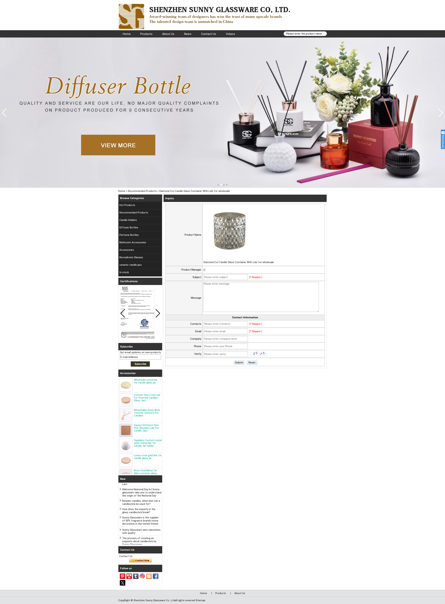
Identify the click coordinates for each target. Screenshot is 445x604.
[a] (222, 113)
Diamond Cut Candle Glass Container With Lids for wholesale (239, 262)
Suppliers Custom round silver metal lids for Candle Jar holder (148, 443)
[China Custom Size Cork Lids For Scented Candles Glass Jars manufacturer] (125, 400)
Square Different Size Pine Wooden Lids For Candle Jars (146, 428)
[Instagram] (142, 576)
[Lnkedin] (149, 576)
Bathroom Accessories (132, 242)
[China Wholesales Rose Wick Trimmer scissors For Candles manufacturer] (125, 415)
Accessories (126, 249)
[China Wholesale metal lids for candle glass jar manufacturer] (125, 385)
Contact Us (208, 34)
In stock (124, 272)
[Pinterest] (122, 576)
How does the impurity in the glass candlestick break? (138, 504)
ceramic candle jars (130, 264)
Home (127, 34)
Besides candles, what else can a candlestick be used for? (141, 496)
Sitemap (200, 600)
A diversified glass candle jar (138, 543)
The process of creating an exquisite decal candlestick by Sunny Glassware (139, 535)
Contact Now (140, 560)
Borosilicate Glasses (131, 257)
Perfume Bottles (129, 235)
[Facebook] (155, 576)
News (187, 34)
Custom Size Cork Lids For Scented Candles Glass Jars (147, 397)
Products (146, 34)
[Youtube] (129, 576)
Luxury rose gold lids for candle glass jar (148, 457)
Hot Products (127, 205)
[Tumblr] (136, 576)
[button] (218, 185)
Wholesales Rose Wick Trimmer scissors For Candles (147, 412)
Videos (230, 34)
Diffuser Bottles (128, 227)
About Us (168, 34)
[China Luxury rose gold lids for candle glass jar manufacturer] (125, 460)
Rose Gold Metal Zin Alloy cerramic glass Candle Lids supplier (145, 473)
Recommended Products (142, 191)
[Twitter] (122, 583)
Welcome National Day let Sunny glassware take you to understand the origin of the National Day (141, 486)
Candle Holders (128, 220)
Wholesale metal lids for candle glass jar (145, 381)
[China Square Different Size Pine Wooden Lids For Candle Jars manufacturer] (125, 430)
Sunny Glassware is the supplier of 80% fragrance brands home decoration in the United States (140, 514)
